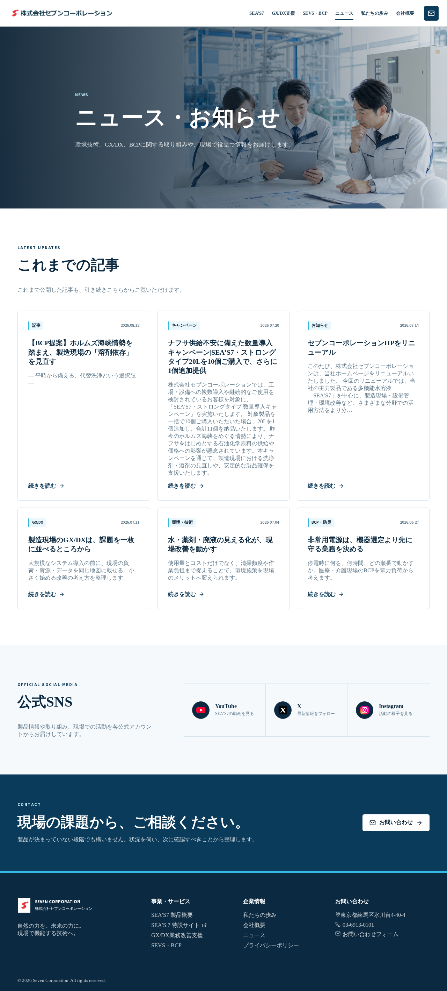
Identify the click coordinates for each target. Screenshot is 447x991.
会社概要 (405, 13)
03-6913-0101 (358, 925)
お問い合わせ (396, 822)
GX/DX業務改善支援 (177, 935)
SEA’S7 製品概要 (172, 915)
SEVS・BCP (315, 13)
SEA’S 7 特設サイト (175, 925)
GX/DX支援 (283, 13)
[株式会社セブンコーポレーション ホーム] (60, 13)
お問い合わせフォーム (370, 934)
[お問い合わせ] (431, 13)
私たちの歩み (374, 13)
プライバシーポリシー (271, 945)
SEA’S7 (256, 13)
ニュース (344, 13)
